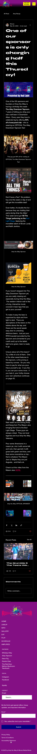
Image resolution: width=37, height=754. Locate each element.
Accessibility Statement (8, 740)
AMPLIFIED (5, 644)
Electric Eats (6, 661)
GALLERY (5, 631)
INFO (3, 628)
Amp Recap (16, 13)
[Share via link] (21, 525)
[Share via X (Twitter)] (11, 525)
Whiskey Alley (7, 653)
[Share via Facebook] (7, 525)
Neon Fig (5, 658)
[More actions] (30, 25)
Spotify (4, 685)
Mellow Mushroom (8, 666)
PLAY (3, 638)
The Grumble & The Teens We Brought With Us (18, 564)
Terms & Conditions (7, 737)
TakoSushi (5, 668)
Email (3, 712)
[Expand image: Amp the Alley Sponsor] (11, 482)
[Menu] (34, 4)
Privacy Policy (5, 734)
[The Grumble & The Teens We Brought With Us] (18, 551)
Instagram (5, 677)
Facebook (5, 680)
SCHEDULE (5, 641)
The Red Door (7, 664)
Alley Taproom (7, 656)
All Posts (6, 13)
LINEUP (4, 625)
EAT (2, 634)
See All (29, 539)
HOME (3, 621)
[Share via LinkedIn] (16, 525)
